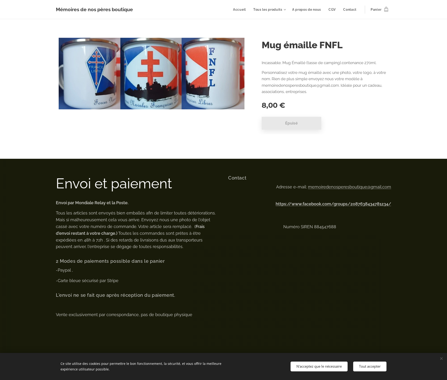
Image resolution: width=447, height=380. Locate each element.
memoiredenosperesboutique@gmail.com (349, 186)
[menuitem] (241, 9)
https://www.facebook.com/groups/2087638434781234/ (333, 203)
